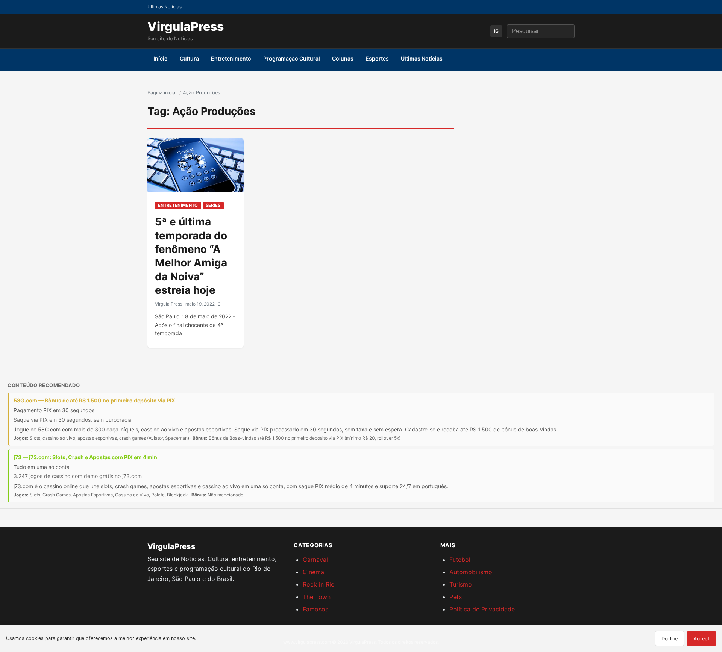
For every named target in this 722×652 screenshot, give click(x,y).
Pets (455, 597)
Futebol (459, 559)
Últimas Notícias (422, 58)
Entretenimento (231, 58)
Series (213, 205)
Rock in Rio (319, 584)
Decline (669, 638)
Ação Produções (201, 92)
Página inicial (161, 92)
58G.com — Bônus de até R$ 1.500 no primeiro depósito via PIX (94, 400)
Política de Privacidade (482, 609)
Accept (701, 638)
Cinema (313, 572)
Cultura (189, 58)
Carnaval (315, 559)
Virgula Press (168, 304)
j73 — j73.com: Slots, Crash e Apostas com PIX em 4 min (85, 457)
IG (496, 31)
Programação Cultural (291, 58)
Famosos (315, 609)
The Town (317, 597)
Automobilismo (470, 572)
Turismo (460, 584)
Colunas (342, 58)
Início (160, 58)
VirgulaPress (185, 26)
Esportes (377, 58)
